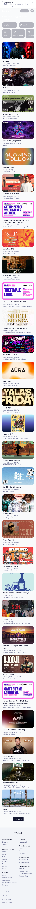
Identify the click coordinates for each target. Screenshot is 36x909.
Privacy (4, 902)
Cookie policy (8, 6)
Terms (10, 902)
